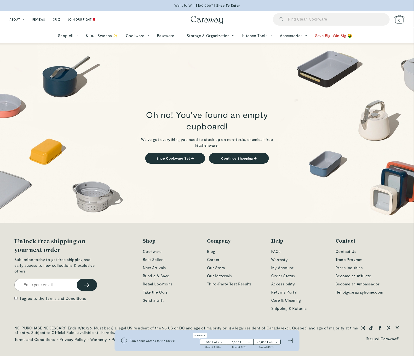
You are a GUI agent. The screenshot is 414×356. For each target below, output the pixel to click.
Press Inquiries (349, 267)
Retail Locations (157, 284)
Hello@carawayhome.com (359, 292)
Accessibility (283, 284)
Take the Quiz (155, 292)
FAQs (276, 251)
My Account (282, 267)
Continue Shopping (239, 158)
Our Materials (219, 275)
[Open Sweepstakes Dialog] (124, 341)
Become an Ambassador (357, 284)
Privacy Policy (72, 339)
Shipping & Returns (289, 308)
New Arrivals (154, 267)
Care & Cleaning (286, 300)
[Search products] (281, 19)
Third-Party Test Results (229, 284)
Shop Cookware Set (175, 158)
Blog (211, 251)
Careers (214, 259)
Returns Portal (284, 292)
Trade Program (348, 259)
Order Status (283, 275)
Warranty (279, 259)
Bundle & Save (156, 275)
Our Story (216, 267)
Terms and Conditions (66, 298)
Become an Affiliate (353, 275)
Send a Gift (153, 300)
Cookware (152, 251)
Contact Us (345, 251)
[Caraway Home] (207, 20)
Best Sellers (154, 259)
